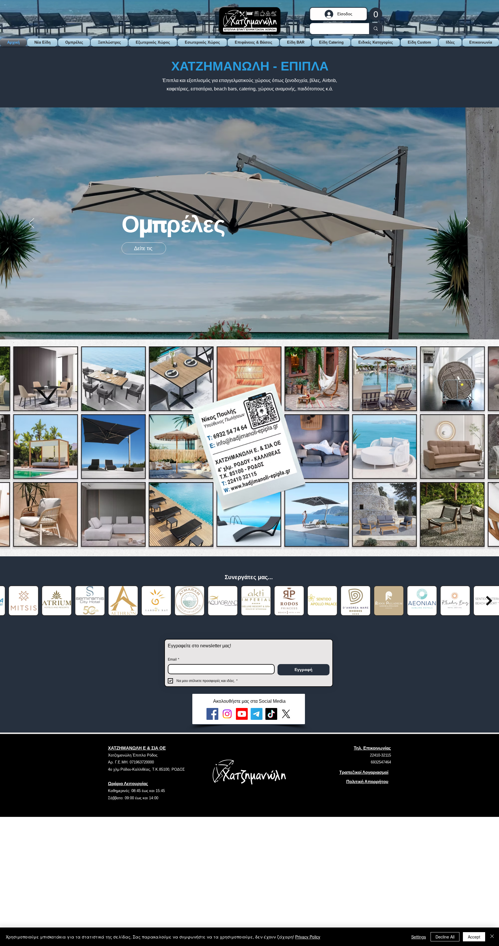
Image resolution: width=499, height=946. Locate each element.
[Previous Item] (10, 601)
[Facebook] (212, 714)
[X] (286, 714)
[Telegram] (256, 714)
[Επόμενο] (467, 223)
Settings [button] (418, 937)
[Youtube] (242, 714)
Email (173, 659)
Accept (474, 937)
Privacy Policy (307, 937)
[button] (375, 14)
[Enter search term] (375, 28)
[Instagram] (227, 714)
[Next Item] (489, 601)
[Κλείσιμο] (492, 936)
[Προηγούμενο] (31, 223)
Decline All (445, 937)
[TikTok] (271, 714)
